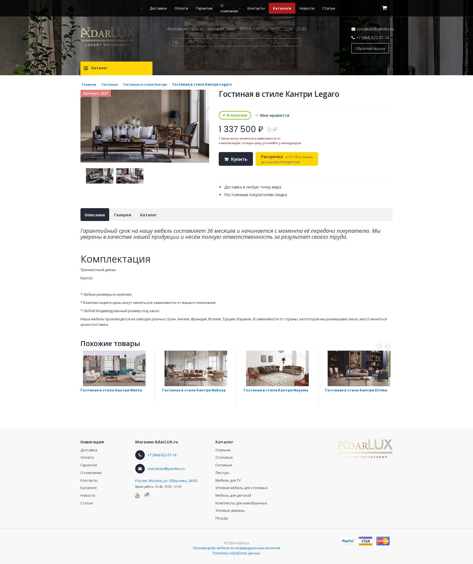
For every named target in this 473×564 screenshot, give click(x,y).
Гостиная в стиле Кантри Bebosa (194, 390)
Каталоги (282, 8)
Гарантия (204, 8)
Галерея (122, 214)
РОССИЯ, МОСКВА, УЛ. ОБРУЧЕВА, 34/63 (201, 29)
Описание (95, 214)
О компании (91, 472)
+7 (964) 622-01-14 (372, 37)
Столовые (224, 457)
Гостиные (223, 465)
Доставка (158, 8)
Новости (306, 8)
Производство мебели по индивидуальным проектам (236, 548)
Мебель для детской (233, 495)
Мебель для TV (228, 480)
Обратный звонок (370, 48)
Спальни (222, 449)
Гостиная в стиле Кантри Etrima (356, 390)
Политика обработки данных (236, 553)
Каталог (148, 214)
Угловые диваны (230, 510)
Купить (239, 159)
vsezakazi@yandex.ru (375, 28)
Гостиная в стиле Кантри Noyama (276, 390)
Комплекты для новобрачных (241, 503)
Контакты (256, 8)
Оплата (181, 8)
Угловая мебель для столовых (241, 487)
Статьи (328, 8)
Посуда (221, 518)
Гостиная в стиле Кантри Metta (111, 390)
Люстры (222, 472)
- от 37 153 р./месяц (287, 159)
